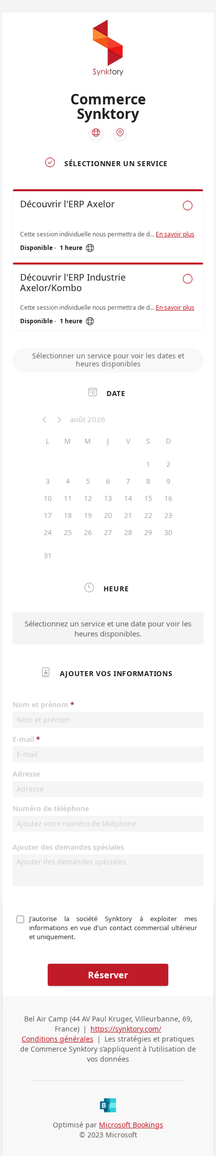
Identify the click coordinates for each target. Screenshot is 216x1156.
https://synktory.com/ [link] (125, 1029)
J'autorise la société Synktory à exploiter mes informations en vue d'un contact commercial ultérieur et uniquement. (113, 927)
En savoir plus (175, 234)
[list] (108, 262)
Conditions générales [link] (57, 1039)
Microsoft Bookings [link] (131, 1124)
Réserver (108, 975)
